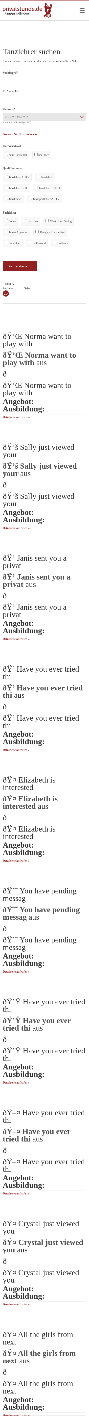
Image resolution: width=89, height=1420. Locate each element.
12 (73, 288)
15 (86, 288)
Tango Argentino (18, 232)
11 (69, 288)
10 (64, 288)
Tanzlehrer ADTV (19, 177)
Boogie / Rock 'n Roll (52, 232)
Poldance (62, 243)
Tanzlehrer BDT (17, 188)
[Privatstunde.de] (27, 16)
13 (77, 288)
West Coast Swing (60, 221)
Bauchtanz (14, 243)
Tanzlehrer (46, 177)
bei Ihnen (43, 155)
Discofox (32, 221)
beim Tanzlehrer (17, 155)
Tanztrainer (15, 199)
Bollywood (39, 243)
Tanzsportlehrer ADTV (46, 199)
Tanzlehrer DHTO (49, 188)
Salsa (12, 221)
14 (82, 288)
